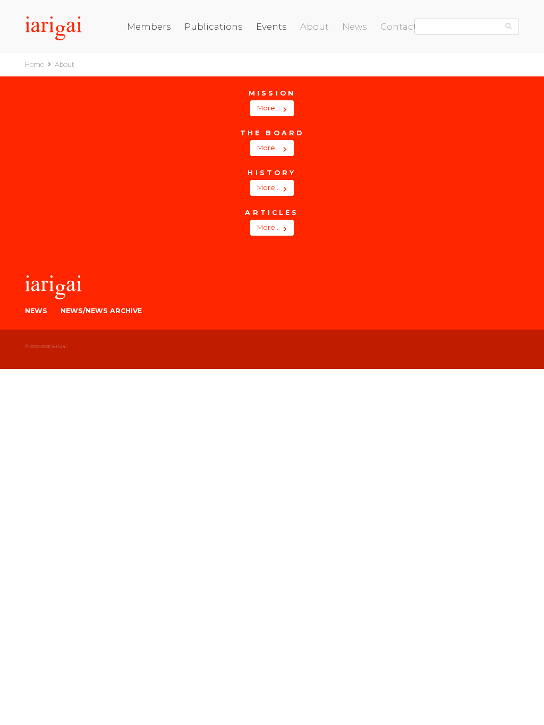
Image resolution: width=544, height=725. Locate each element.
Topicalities (201, 68)
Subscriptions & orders (219, 80)
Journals (197, 57)
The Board (317, 46)
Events (271, 26)
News (354, 26)
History (311, 68)
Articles (312, 80)
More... (268, 108)
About (314, 26)
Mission (311, 57)
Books (193, 46)
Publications (213, 26)
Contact (398, 26)
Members (149, 26)
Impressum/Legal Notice (419, 46)
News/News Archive (101, 311)
